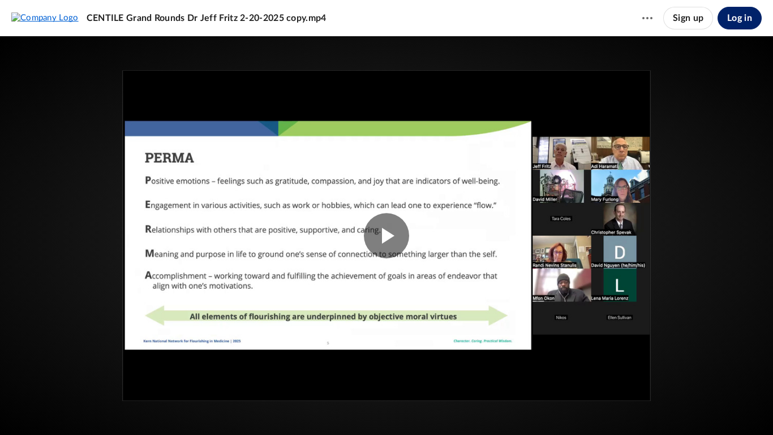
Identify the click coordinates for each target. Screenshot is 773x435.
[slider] (386, 387)
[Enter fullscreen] (623, 98)
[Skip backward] (74, 409)
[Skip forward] (94, 409)
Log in (739, 18)
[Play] (42, 409)
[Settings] (730, 409)
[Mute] (708, 409)
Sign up (688, 18)
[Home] (45, 17)
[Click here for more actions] (647, 18)
